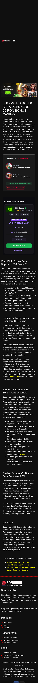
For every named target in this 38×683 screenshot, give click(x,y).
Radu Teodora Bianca (21, 177)
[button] (14, 41)
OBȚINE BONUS (18, 245)
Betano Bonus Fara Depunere (18, 570)
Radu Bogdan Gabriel (21, 167)
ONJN (22, 454)
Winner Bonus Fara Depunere (18, 562)
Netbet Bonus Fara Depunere (18, 565)
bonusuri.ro (14, 377)
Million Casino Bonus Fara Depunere (21, 567)
